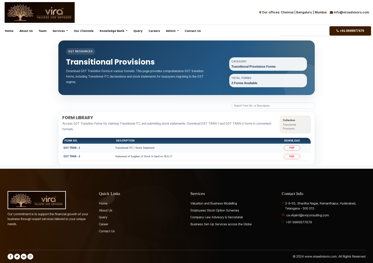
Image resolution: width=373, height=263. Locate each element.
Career (103, 224)
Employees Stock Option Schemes (214, 210)
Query (138, 31)
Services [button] (59, 31)
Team (43, 31)
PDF (292, 147)
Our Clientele (84, 31)
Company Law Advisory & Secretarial (216, 217)
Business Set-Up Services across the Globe (221, 224)
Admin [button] (171, 31)
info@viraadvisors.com (351, 12)
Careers (154, 31)
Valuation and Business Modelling (213, 203)
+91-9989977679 (351, 30)
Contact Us (193, 31)
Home (9, 31)
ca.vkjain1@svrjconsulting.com (307, 215)
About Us (26, 31)
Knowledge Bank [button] (112, 31)
